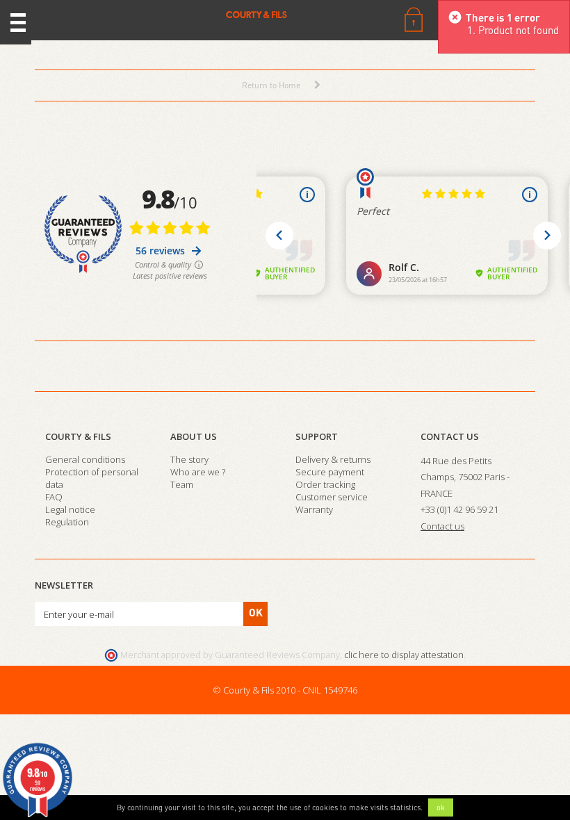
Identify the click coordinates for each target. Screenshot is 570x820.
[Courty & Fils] (166, 14)
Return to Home (271, 85)
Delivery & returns (332, 459)
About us (193, 436)
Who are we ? (197, 472)
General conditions (85, 459)
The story (189, 459)
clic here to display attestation (404, 655)
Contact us (450, 436)
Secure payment (329, 472)
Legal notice (70, 509)
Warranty (314, 509)
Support (316, 436)
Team (181, 484)
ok (441, 807)
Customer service (331, 497)
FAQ (54, 497)
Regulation (67, 522)
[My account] (413, 18)
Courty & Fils (78, 436)
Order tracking (325, 484)
